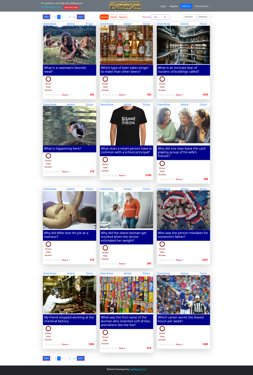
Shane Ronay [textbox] (205, 16)
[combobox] (190, 17)
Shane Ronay (49, 23)
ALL (155, 17)
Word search (202, 6)
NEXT (80, 17)
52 (74, 17)
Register (174, 6)
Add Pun (186, 6)
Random (105, 17)
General (71, 23)
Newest (123, 17)
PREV (46, 17)
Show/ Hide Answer (48, 87)
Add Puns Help (71, 7)
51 (70, 17)
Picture (89, 23)
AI (165, 17)
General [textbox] (189, 16)
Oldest (113, 17)
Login (163, 6)
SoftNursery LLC (138, 369)
